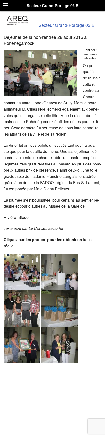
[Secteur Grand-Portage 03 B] (17, 20)
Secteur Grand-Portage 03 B (66, 25)
